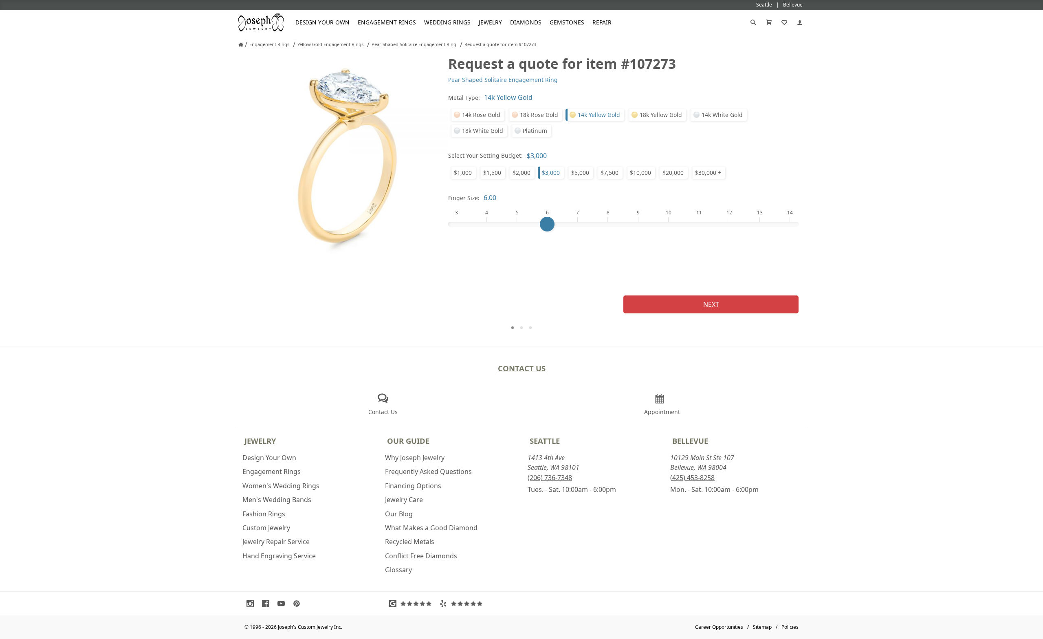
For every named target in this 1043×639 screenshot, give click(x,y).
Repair (602, 22)
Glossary (398, 569)
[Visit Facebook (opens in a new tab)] (267, 603)
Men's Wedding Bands (276, 499)
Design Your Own (322, 22)
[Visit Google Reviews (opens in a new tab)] (412, 603)
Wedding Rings (447, 22)
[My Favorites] (784, 22)
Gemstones (567, 22)
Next (711, 304)
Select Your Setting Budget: (485, 155)
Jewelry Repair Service (276, 541)
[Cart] (769, 22)
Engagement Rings (387, 22)
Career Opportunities (719, 627)
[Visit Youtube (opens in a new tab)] (283, 603)
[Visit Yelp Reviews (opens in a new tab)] (463, 603)
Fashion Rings (263, 513)
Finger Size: (464, 198)
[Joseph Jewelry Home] (240, 44)
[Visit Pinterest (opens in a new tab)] (298, 603)
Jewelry (490, 22)
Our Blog (399, 513)
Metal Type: (464, 97)
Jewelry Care (404, 499)
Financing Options (413, 485)
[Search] (753, 22)
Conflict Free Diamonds (421, 555)
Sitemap (762, 627)
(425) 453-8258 (692, 477)
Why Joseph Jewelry (414, 457)
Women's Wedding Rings (280, 485)
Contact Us (522, 368)
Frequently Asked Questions (428, 471)
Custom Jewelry (266, 527)
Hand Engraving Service (279, 555)
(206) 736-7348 (550, 477)
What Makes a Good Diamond (431, 527)
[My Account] (800, 22)
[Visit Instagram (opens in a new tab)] (252, 603)
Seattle (545, 441)
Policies (790, 627)
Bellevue (690, 441)
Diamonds (525, 22)
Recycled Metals (409, 541)
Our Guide (408, 441)
